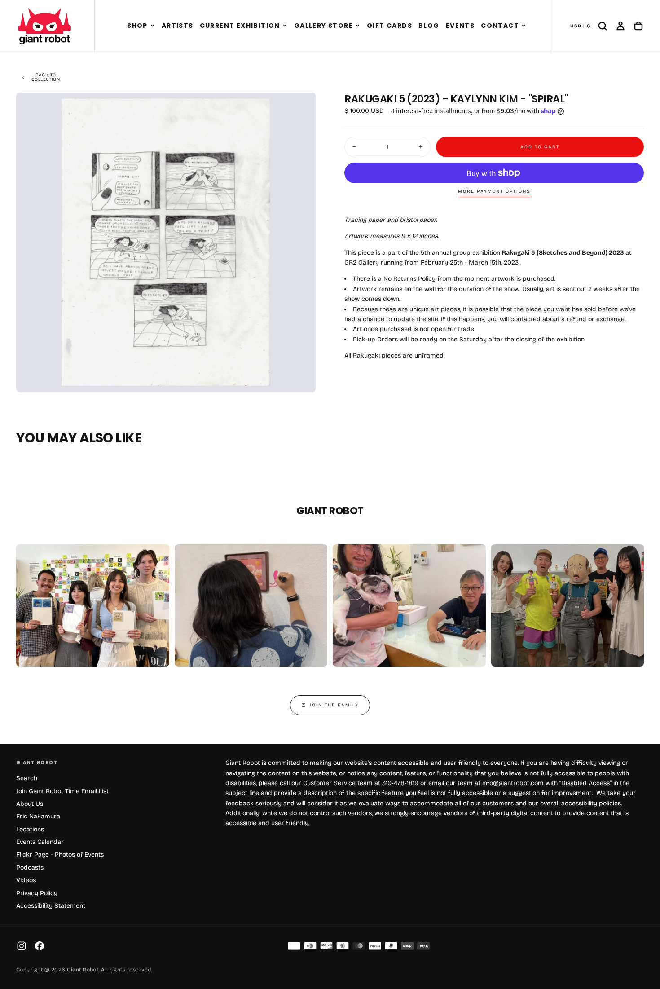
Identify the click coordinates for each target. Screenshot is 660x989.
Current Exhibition (240, 25)
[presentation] (301, 377)
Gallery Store (323, 25)
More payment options (494, 191)
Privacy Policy (36, 893)
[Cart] (638, 26)
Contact (500, 25)
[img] (294, 945)
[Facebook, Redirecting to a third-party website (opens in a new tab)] (39, 945)
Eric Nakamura (38, 816)
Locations (30, 829)
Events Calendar (40, 842)
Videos (26, 880)
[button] (152, 26)
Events (460, 25)
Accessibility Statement (50, 906)
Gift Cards (389, 25)
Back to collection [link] (45, 77)
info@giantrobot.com (513, 783)
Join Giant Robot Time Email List (62, 791)
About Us (29, 804)
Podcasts (30, 867)
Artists (178, 25)
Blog (429, 25)
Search (26, 778)
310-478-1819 (400, 783)
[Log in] (620, 26)
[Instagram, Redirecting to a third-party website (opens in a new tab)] (21, 945)
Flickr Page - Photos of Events (60, 854)
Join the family (334, 705)
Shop (137, 25)
